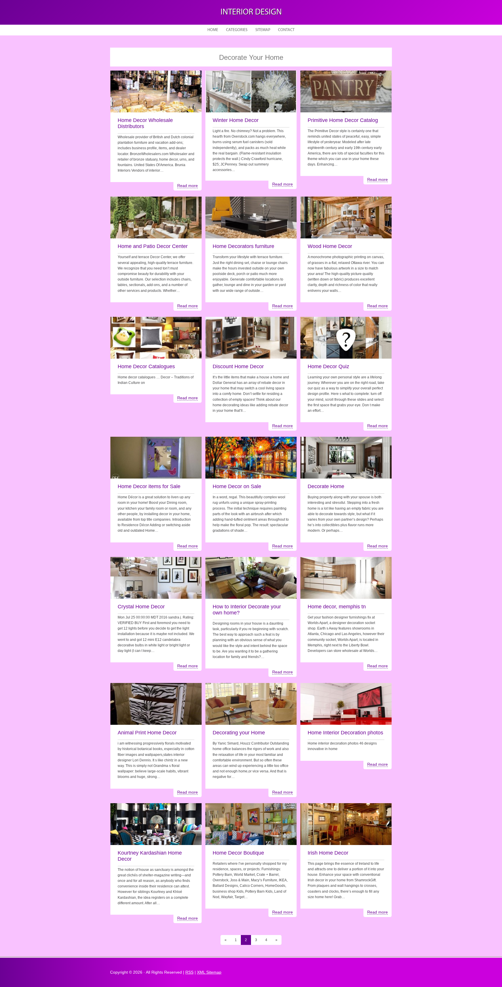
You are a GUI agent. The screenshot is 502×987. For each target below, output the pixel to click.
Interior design (251, 12)
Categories (237, 30)
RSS (189, 972)
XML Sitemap (209, 972)
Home (212, 30)
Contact (286, 30)
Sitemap (262, 30)
